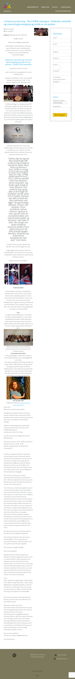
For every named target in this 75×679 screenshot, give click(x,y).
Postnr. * (55, 64)
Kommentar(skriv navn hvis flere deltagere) (59, 79)
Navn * (55, 38)
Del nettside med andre (14, 655)
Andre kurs (45, 7)
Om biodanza (66, 7)
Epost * (55, 44)
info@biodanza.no (61, 658)
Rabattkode (57, 106)
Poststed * (56, 71)
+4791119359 (61, 655)
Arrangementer (32, 7)
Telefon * (56, 52)
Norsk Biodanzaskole (63, 11)
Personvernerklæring (37, 671)
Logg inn (38, 675)
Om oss (54, 7)
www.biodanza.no (18, 405)
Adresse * (56, 58)
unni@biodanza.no (24, 403)
